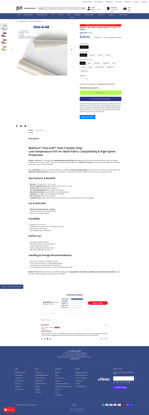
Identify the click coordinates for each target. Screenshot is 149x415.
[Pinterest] (25, 126)
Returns (77, 383)
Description (40, 130)
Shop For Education (40, 383)
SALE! (72, 17)
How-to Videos (59, 378)
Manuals (57, 381)
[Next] (71, 49)
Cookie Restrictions (80, 386)
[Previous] (11, 49)
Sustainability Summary (41, 375)
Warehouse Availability (90, 88)
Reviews (57, 372)
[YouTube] (129, 382)
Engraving (77, 14)
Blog (56, 375)
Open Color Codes (87, 117)
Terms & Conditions (81, 378)
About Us (136, 2)
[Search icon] (83, 8)
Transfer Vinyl (19, 378)
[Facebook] (17, 126)
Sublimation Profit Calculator (63, 386)
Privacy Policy (79, 381)
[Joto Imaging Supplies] (26, 8)
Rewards (144, 2)
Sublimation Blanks (42, 14)
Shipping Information (81, 372)
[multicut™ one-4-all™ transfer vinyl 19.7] (41, 49)
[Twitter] (21, 126)
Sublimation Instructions (62, 383)
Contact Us (128, 2)
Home (17, 21)
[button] (84, 33)
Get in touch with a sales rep (100, 99)
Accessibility (58, 395)
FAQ (56, 392)
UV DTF (61, 14)
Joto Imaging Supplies (30, 405)
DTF (53, 14)
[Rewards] (9, 409)
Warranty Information (81, 375)
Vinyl (68, 14)
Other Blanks (18, 375)
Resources (118, 2)
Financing (58, 389)
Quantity (83, 75)
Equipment (112, 14)
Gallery (31, 130)
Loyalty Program (40, 378)
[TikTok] (126, 382)
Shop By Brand (28, 14)
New (19, 14)
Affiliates (37, 389)
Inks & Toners (123, 14)
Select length (84, 52)
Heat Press (101, 14)
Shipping (106, 37)
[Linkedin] (117, 382)
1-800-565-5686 (86, 2)
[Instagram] (120, 382)
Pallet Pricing (109, 2)
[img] (45, 325)
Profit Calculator (98, 2)
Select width (84, 44)
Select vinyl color (86, 60)
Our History (38, 372)
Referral (37, 386)
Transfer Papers (89, 14)
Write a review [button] (98, 303)
